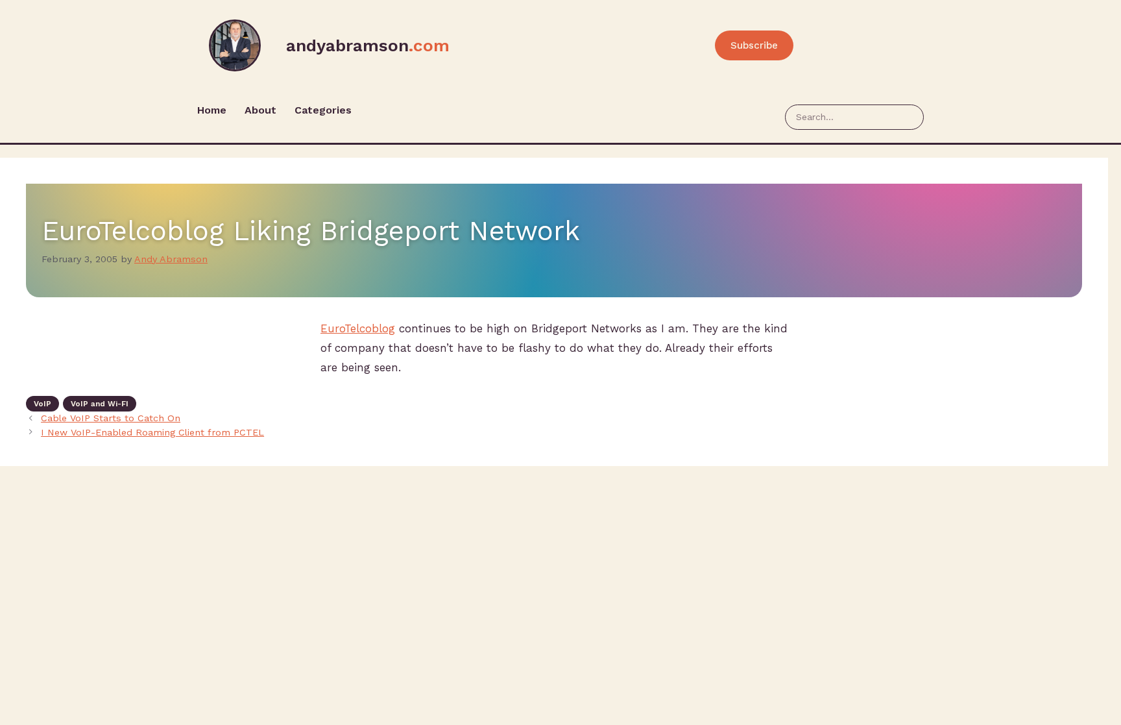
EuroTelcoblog (357, 328)
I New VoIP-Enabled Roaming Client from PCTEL (152, 432)
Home (211, 110)
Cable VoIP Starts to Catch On (110, 418)
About (260, 110)
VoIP (42, 403)
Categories (323, 110)
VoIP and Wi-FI (99, 403)
